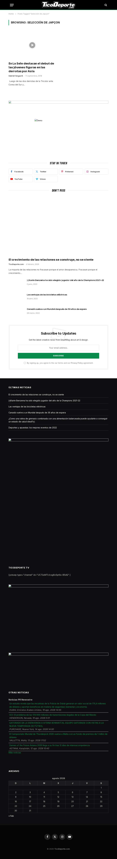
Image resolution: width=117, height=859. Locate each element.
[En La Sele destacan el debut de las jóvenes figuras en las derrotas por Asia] (32, 45)
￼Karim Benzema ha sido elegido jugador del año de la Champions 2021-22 (65, 280)
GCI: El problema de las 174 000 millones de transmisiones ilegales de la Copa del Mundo (52, 714)
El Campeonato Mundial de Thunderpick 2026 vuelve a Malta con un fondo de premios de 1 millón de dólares (58, 736)
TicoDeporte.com (16, 264)
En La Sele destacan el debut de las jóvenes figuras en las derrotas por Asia (31, 67)
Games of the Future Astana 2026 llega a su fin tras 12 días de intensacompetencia (49, 745)
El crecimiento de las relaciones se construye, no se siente (51, 260)
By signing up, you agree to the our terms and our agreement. (59, 363)
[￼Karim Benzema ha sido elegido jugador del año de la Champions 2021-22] (16, 284)
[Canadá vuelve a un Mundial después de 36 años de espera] (16, 312)
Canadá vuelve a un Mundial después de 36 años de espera (57, 309)
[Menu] (12, 5)
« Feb (11, 816)
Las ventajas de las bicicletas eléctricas (47, 294)
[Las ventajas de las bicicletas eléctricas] (16, 298)
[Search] (105, 5)
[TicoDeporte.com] (59, 5)
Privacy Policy (77, 363)
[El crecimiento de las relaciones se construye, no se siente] (58, 226)
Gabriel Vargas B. (16, 76)
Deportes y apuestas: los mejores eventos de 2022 (33, 427)
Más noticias (15, 752)
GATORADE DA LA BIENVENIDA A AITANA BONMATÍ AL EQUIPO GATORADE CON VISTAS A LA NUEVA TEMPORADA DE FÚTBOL (56, 724)
